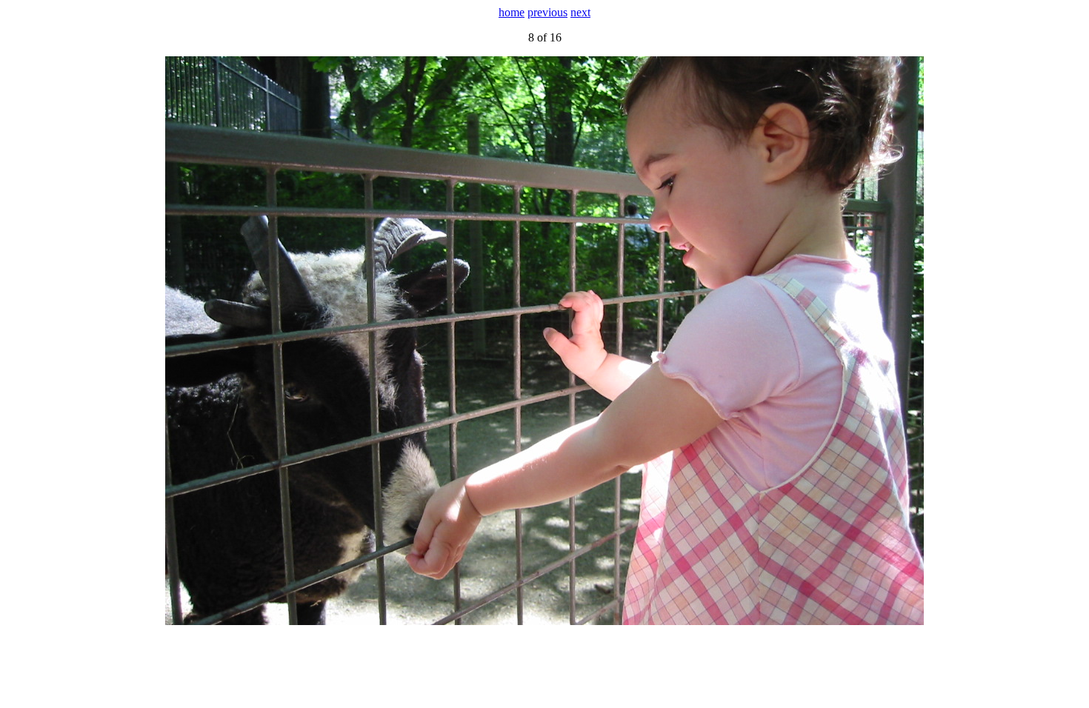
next (580, 12)
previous (547, 12)
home (511, 12)
